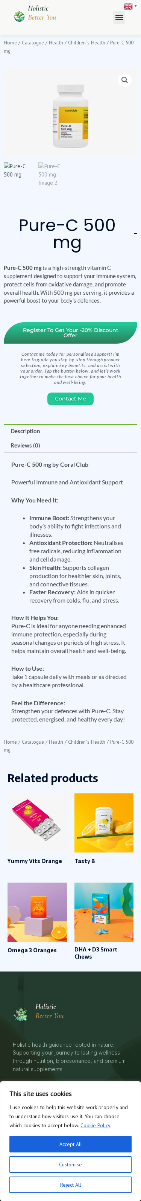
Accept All (70, 1144)
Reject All (70, 1184)
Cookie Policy (95, 1125)
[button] (119, 17)
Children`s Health (86, 42)
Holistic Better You (42, 13)
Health (56, 42)
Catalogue (33, 42)
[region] (70, 1141)
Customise (70, 1164)
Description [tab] (25, 431)
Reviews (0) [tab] (25, 445)
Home (10, 42)
